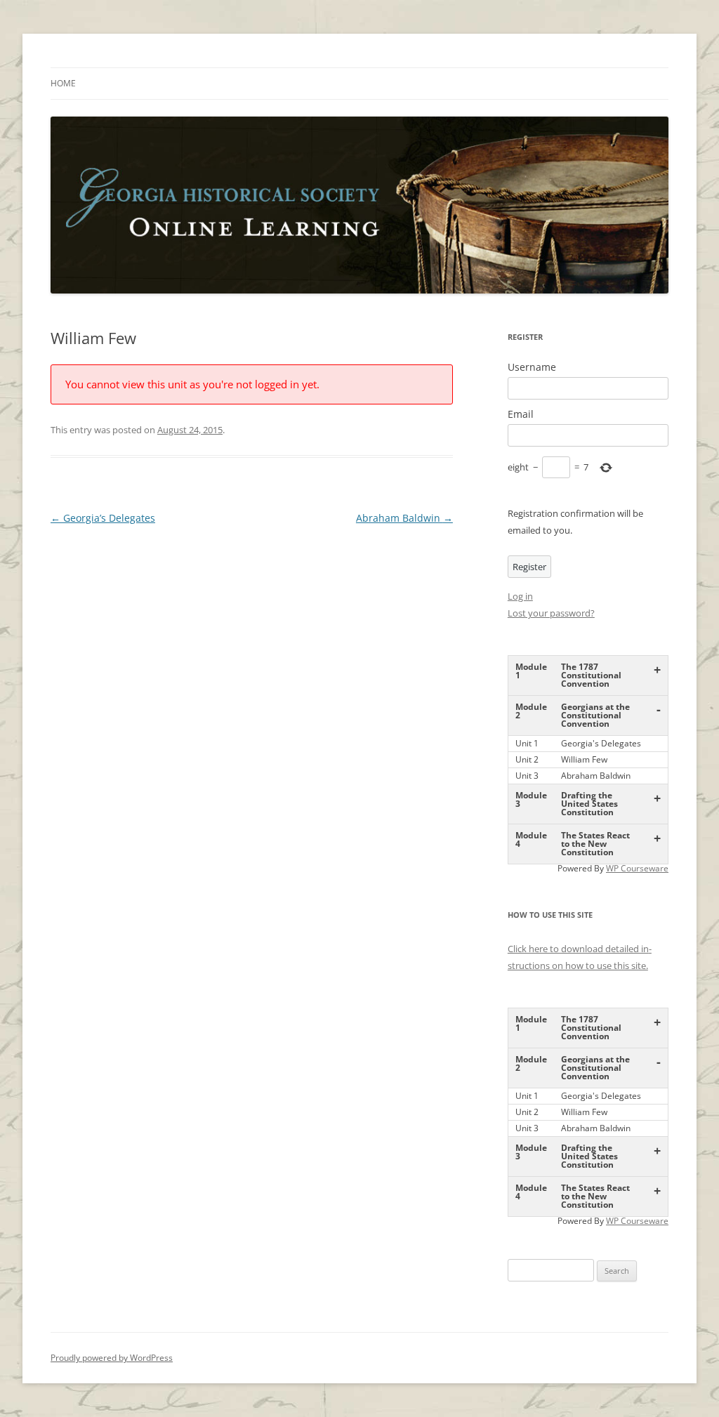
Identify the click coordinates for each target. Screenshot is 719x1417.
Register (529, 566)
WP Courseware (637, 868)
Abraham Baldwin (404, 518)
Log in (520, 596)
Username (532, 367)
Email (521, 414)
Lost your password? (551, 613)
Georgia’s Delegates (103, 518)
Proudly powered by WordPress (112, 1358)
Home (63, 83)
